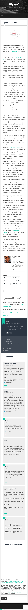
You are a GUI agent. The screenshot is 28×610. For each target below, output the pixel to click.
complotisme (8, 343)
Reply (5, 385)
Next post (7, 350)
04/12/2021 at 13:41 (10, 468)
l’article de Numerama (15, 51)
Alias (6, 420)
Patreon (5, 232)
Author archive (7, 333)
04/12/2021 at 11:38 (8, 442)
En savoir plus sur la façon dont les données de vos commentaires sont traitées (13, 581)
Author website (10, 333)
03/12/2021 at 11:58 (8, 365)
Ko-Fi (18, 311)
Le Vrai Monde (8, 341)
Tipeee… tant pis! (10, 22)
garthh (6, 391)
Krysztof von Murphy (10, 488)
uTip (18, 230)
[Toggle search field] (26, 15)
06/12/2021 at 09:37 (8, 489)
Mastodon (5, 315)
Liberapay (14, 230)
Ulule (18, 313)
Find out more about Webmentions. (14, 592)
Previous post (8, 348)
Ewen (5, 440)
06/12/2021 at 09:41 (10, 520)
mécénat (17, 343)
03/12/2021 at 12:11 (8, 392)
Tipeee (13, 343)
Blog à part (14, 4)
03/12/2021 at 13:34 (10, 422)
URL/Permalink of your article (8, 593)
